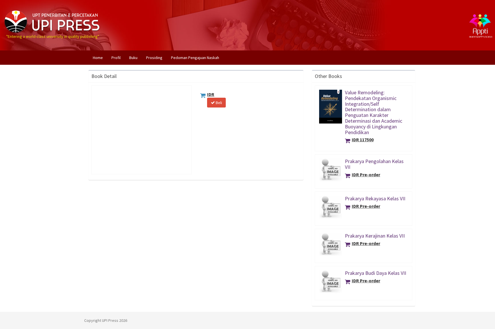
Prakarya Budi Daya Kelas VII (375, 273)
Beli (218, 102)
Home (100, 57)
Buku (133, 57)
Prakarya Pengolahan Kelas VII (374, 164)
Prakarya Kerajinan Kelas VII (375, 235)
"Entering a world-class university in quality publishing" (52, 9)
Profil (116, 57)
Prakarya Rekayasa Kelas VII (375, 198)
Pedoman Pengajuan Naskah (195, 57)
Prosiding (154, 57)
